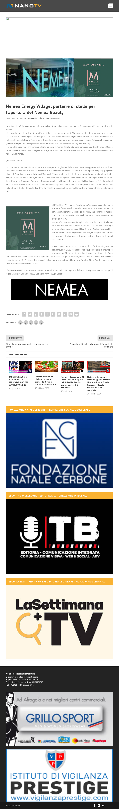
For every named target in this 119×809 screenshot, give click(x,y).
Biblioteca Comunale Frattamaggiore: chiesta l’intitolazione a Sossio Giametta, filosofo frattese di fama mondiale (98, 384)
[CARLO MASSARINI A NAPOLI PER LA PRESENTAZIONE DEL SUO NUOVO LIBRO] (20, 367)
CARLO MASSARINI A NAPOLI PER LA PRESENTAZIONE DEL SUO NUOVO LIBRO (18, 381)
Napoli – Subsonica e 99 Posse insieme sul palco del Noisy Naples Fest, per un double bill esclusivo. (72, 382)
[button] (59, 35)
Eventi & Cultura (37, 118)
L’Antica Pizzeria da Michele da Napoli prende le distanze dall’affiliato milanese (45, 380)
